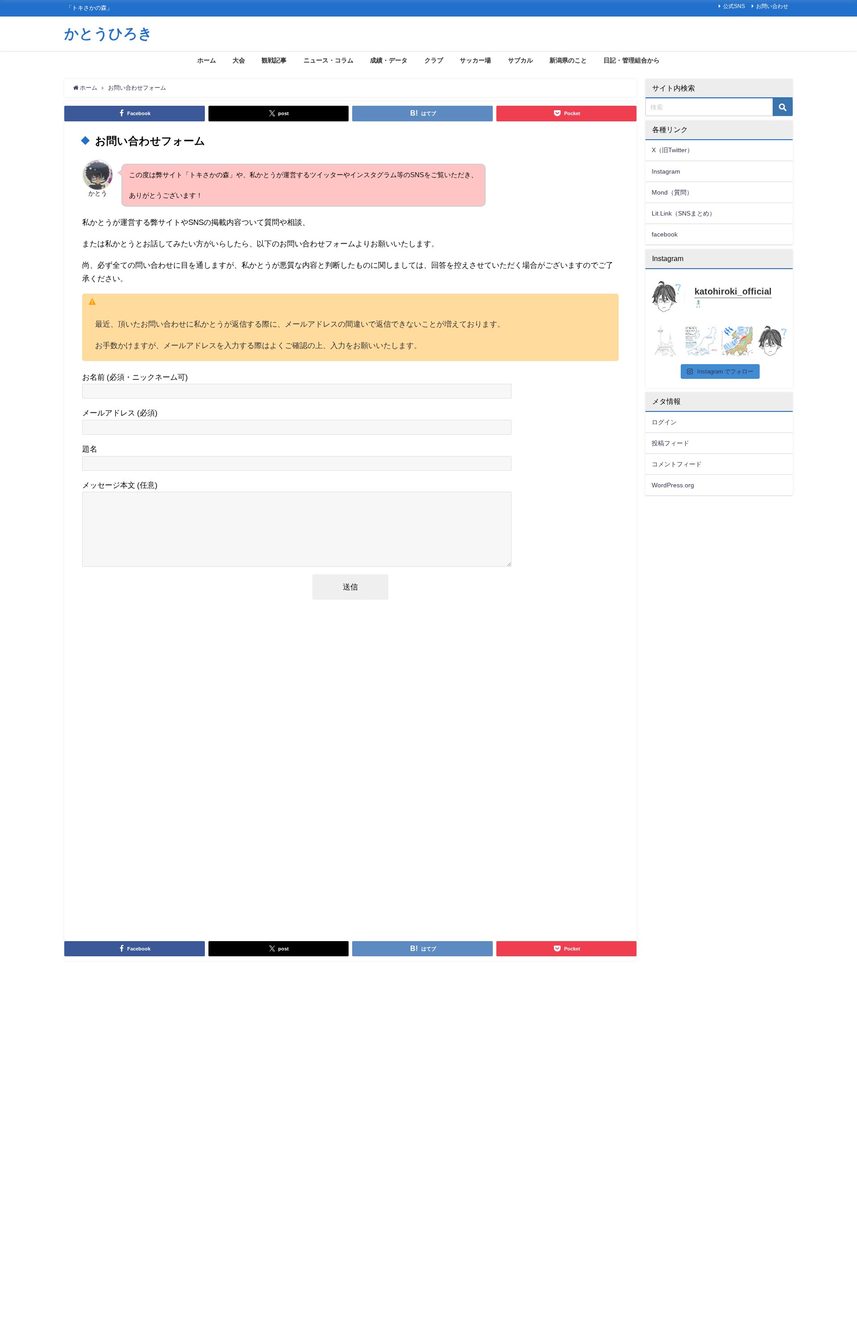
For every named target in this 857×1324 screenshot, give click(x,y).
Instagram (666, 171)
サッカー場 (475, 60)
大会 (239, 60)
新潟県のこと (568, 60)
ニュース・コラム (329, 60)
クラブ (433, 60)
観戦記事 (274, 60)
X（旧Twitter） (672, 150)
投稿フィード (670, 443)
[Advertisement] (350, 770)
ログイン (664, 422)
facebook (665, 234)
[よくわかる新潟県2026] (737, 341)
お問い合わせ (772, 6)
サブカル (520, 60)
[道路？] (665, 341)
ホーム (206, 60)
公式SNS (734, 6)
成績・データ (389, 60)
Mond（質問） (672, 192)
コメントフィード (677, 464)
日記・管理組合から (631, 60)
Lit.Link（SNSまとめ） (684, 213)
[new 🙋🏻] (772, 341)
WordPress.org (673, 485)
